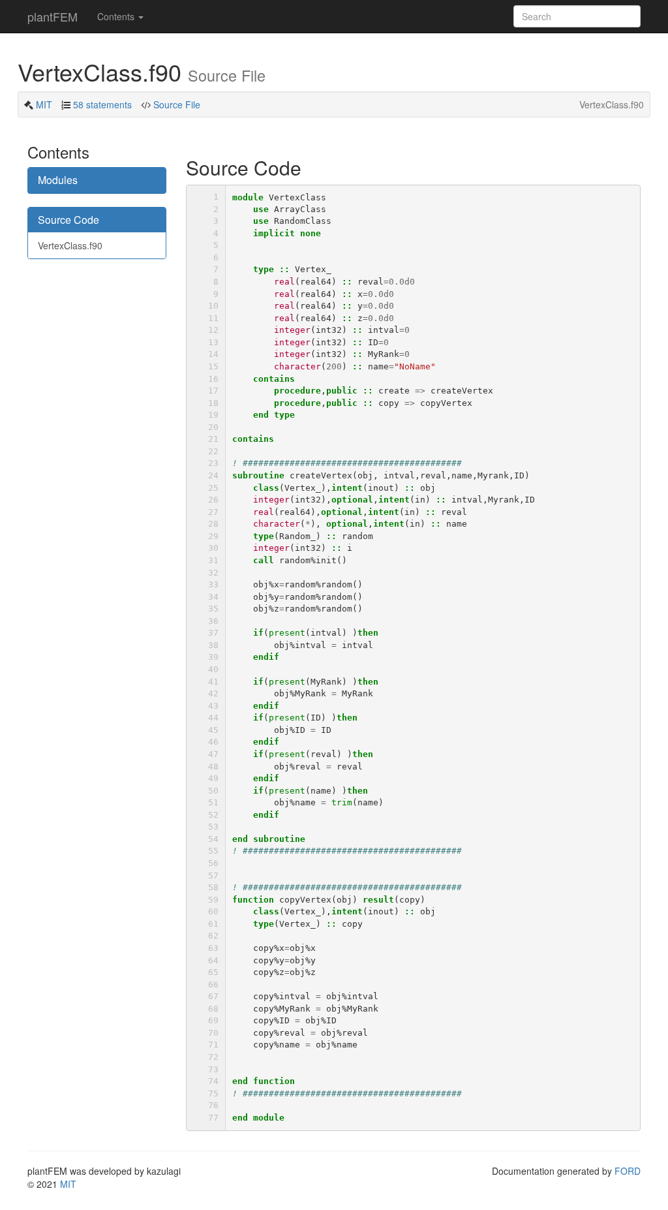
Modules (58, 179)
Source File (175, 104)
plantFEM (52, 16)
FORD (628, 1170)
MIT (44, 104)
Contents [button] (117, 16)
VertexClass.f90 (70, 245)
